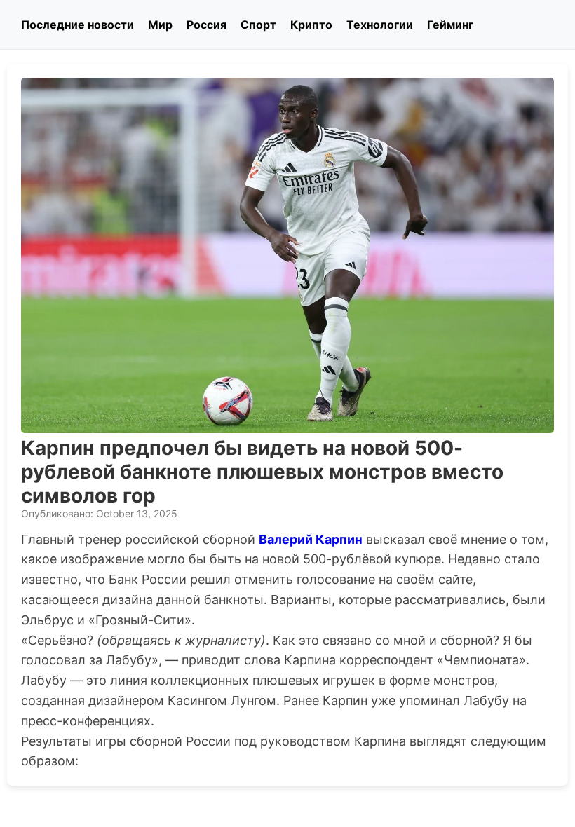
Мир (160, 25)
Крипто (311, 25)
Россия (206, 25)
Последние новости (77, 25)
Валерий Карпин (311, 539)
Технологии (379, 25)
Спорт (258, 25)
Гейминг (450, 25)
